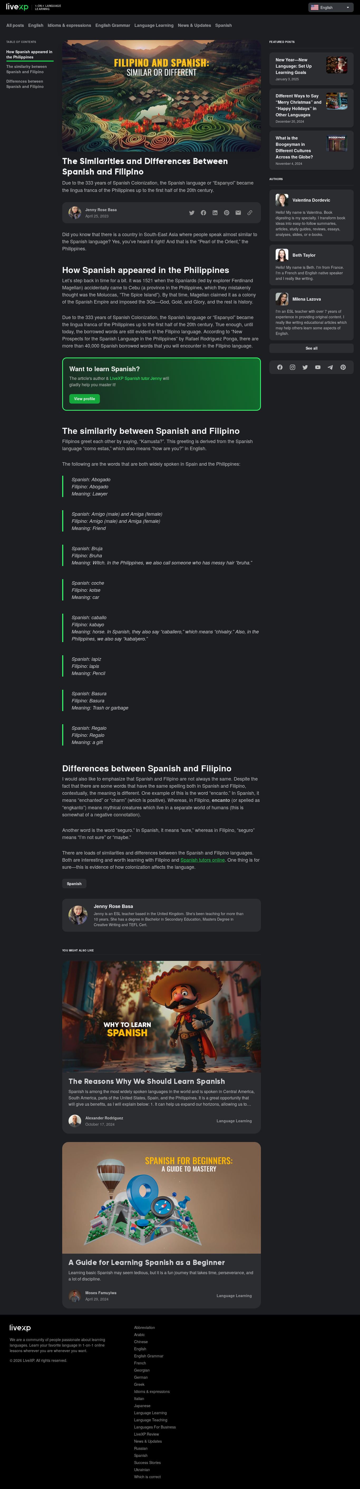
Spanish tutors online (203, 859)
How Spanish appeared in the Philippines (29, 54)
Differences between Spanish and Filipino (25, 83)
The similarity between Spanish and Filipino (26, 69)
